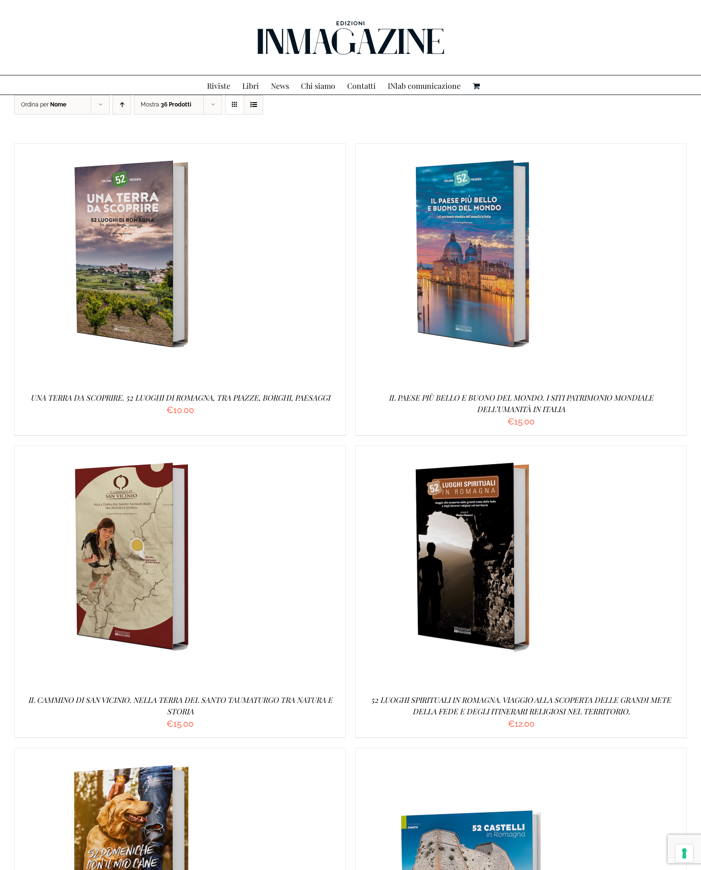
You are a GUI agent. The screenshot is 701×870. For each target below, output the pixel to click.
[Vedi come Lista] (253, 104)
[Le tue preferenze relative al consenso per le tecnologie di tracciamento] (684, 853)
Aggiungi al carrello (111, 264)
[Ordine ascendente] (122, 105)
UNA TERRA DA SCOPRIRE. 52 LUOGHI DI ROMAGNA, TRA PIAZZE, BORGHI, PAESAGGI (180, 398)
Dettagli (180, 264)
